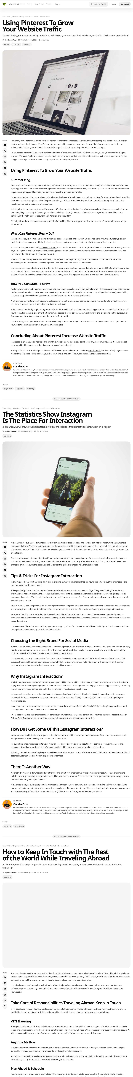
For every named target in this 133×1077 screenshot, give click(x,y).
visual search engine (41, 152)
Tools (48, 4)
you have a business (47, 247)
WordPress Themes (16, 4)
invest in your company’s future (74, 773)
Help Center (39, 4)
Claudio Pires (20, 366)
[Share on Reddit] (4, 168)
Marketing (26, 44)
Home (4, 17)
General (15, 17)
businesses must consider (63, 546)
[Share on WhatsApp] (4, 173)
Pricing (29, 4)
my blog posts (112, 274)
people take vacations (25, 973)
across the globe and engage (65, 565)
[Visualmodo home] (4, 4)
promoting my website (51, 185)
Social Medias (19, 826)
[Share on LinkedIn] (4, 156)
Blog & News (8, 389)
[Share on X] (4, 150)
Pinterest (32, 209)
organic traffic (94, 350)
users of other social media (51, 689)
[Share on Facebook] (4, 145)
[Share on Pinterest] (4, 162)
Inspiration (16, 44)
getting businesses (40, 665)
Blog (56, 4)
